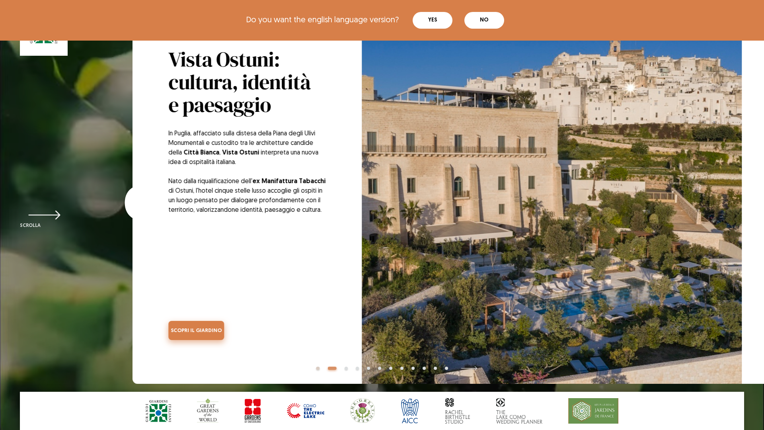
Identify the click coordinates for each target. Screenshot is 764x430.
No (484, 20)
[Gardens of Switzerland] (253, 411)
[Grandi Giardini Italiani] (158, 411)
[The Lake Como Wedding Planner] (519, 411)
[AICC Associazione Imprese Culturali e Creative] (410, 411)
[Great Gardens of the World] (207, 411)
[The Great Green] (362, 411)
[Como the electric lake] (305, 411)
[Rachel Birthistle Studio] (457, 411)
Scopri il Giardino (182, 330)
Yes (432, 20)
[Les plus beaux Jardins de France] (593, 411)
